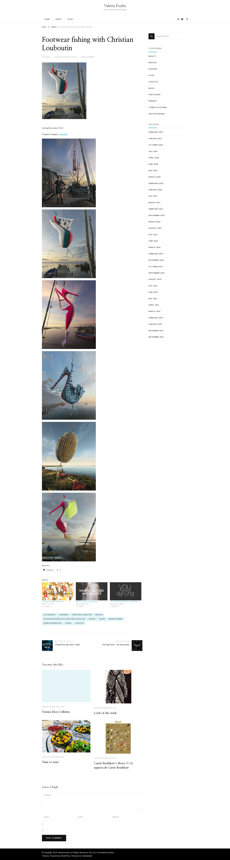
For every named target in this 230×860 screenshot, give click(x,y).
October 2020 (156, 145)
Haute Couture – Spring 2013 (87, 601)
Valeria (47, 57)
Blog (70, 19)
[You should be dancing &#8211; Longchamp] (125, 591)
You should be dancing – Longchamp (124, 601)
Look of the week (105, 713)
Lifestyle (153, 82)
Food (151, 75)
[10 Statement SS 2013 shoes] (57, 591)
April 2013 (154, 305)
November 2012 (156, 337)
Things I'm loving (158, 107)
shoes (102, 619)
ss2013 (69, 623)
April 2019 (154, 158)
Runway (153, 101)
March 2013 (154, 311)
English (153, 62)
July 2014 (153, 235)
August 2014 (155, 228)
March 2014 (154, 247)
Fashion (153, 69)
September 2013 (157, 273)
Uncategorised (157, 114)
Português (154, 95)
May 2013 (153, 299)
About (59, 19)
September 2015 (157, 215)
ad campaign (49, 615)
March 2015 (154, 222)
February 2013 (156, 318)
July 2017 (153, 196)
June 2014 (153, 241)
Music (152, 88)
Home (47, 19)
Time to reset (50, 762)
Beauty (152, 56)
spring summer (115, 619)
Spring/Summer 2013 (53, 623)
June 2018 (153, 164)
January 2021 (155, 138)
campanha (63, 615)
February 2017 (156, 209)
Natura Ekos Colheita (56, 712)
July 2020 (153, 151)
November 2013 (156, 260)
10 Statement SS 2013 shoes (53, 601)
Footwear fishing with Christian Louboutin (64, 619)
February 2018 (156, 183)
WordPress (65, 856)
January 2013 (155, 324)
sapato (92, 619)
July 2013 (153, 286)
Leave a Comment (87, 57)
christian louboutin (82, 615)
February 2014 (156, 254)
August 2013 (155, 279)
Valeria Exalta (115, 6)
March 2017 (154, 203)
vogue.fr (63, 134)
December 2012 (156, 331)
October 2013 (156, 267)
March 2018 (154, 177)
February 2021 (156, 132)
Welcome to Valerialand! (81, 856)
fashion (99, 615)
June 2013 (153, 292)
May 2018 (153, 171)
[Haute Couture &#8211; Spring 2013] (91, 591)
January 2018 (155, 190)
